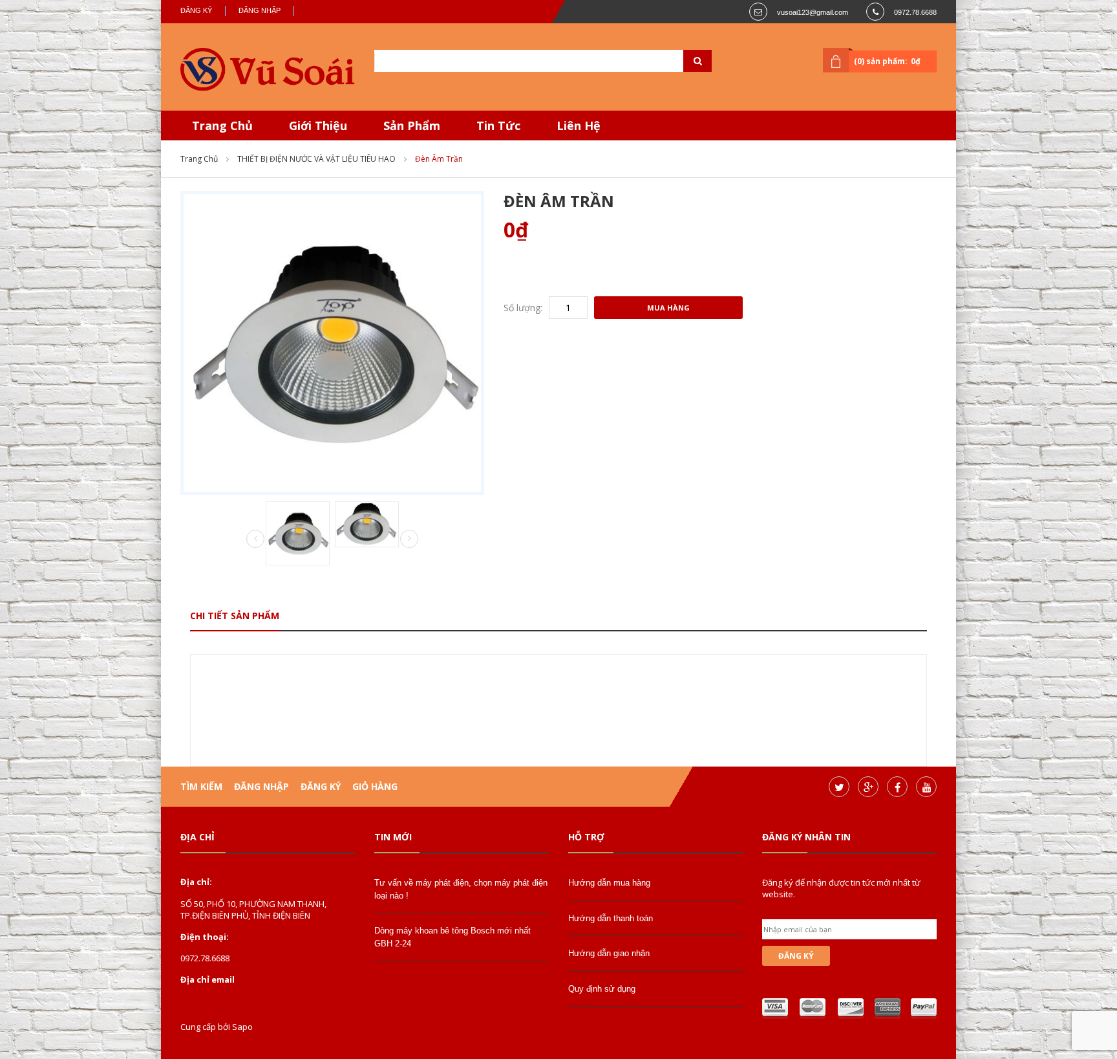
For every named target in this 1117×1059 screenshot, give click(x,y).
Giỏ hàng (375, 786)
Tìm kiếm (201, 786)
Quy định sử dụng (601, 989)
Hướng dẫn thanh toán (610, 918)
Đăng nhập (260, 10)
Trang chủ (199, 158)
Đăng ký (196, 10)
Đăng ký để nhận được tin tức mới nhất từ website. (841, 888)
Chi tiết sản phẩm (234, 615)
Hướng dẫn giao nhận (609, 953)
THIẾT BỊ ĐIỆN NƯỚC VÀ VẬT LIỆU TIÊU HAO (316, 158)
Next (409, 539)
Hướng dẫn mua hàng (609, 883)
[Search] (681, 61)
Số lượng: (523, 307)
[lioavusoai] (267, 70)
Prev (255, 539)
